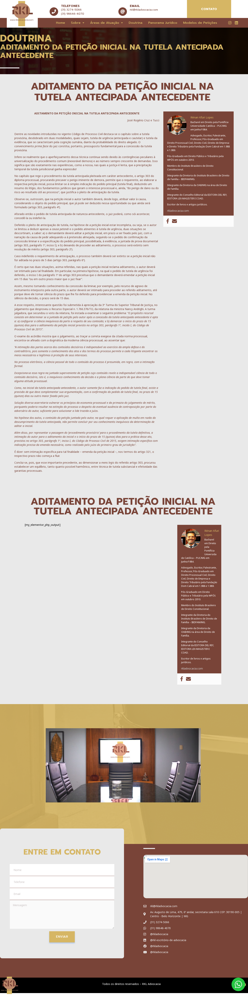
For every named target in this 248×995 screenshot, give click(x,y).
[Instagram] (229, 22)
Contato (209, 9)
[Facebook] (167, 221)
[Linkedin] (236, 22)
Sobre (76, 22)
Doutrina (135, 22)
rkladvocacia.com (178, 210)
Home (60, 22)
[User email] (174, 221)
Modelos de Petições (200, 22)
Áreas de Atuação (104, 22)
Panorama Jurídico (162, 22)
